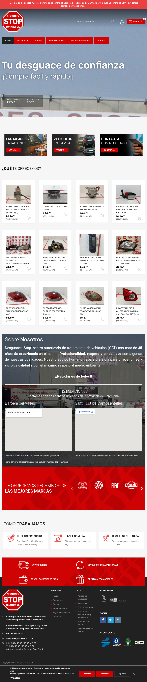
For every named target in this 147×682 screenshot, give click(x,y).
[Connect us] (103, 620)
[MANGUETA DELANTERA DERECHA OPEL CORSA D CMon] (55, 245)
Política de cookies (86, 607)
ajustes (16, 677)
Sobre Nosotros (57, 40)
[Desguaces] (13, 21)
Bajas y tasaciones (80, 40)
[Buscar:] (96, 21)
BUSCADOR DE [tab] (13, 101)
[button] (72, 488)
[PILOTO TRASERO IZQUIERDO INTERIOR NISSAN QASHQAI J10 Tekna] (128, 296)
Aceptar (87, 673)
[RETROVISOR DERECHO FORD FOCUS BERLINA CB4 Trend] (128, 194)
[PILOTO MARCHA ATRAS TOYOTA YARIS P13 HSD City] (92, 296)
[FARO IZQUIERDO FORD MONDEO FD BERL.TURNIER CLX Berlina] (18, 245)
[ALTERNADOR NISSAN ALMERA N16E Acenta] (92, 194)
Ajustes (122, 673)
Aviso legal (82, 603)
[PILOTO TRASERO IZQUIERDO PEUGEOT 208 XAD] (18, 296)
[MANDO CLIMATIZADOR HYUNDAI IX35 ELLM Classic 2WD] (92, 245)
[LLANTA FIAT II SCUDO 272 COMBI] (55, 194)
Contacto (101, 40)
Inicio (8, 40)
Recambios (22, 40)
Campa (38, 40)
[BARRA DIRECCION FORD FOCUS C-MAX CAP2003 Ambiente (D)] (18, 194)
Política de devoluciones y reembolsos (84, 614)
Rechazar (104, 673)
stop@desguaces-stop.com (19, 638)
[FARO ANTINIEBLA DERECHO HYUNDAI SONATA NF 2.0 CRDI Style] (128, 245)
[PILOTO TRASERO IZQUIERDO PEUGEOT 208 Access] (55, 296)
